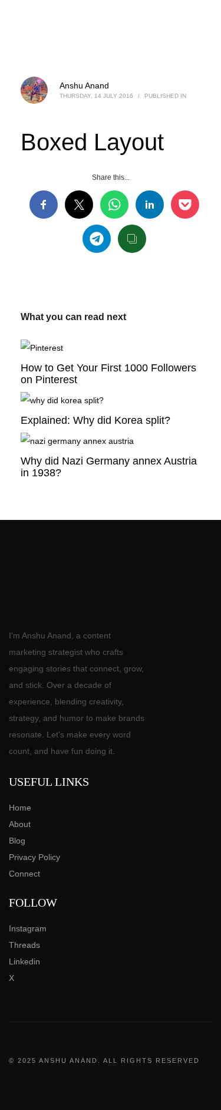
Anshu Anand (84, 85)
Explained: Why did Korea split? (95, 420)
